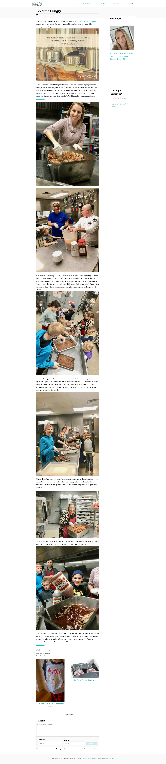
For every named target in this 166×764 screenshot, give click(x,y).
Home (37, 655)
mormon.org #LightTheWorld (85, 21)
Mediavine (110, 758)
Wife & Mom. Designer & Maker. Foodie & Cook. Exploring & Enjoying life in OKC (122, 56)
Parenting (47, 653)
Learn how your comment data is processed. (79, 749)
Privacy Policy (87, 758)
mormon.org (40, 99)
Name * (42, 740)
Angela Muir (41, 649)
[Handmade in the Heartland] (46, 3)
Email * (67, 740)
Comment (40, 721)
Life (43, 653)
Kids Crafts (39, 653)
